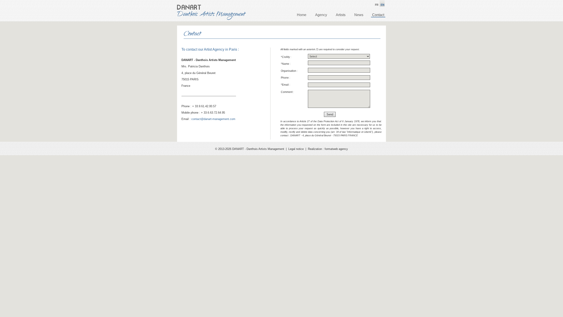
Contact (378, 15)
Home (301, 15)
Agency (321, 15)
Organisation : (289, 70)
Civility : (286, 57)
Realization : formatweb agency (328, 149)
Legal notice (296, 149)
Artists (340, 15)
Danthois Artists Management (211, 14)
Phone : (285, 77)
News (358, 15)
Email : (285, 84)
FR (376, 4)
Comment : (287, 92)
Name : (286, 63)
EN (382, 4)
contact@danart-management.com (213, 119)
